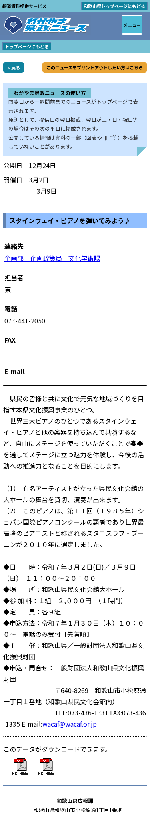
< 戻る (13, 67)
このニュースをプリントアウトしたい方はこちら (94, 67)
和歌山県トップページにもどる (114, 6)
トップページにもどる (27, 46)
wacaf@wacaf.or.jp (69, 724)
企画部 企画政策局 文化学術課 (52, 258)
